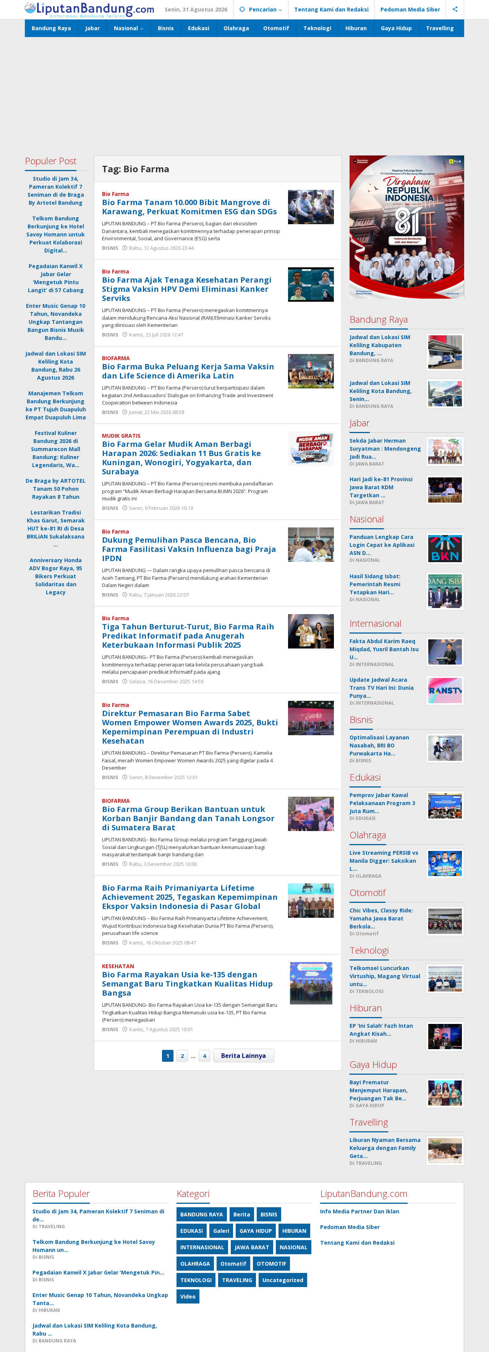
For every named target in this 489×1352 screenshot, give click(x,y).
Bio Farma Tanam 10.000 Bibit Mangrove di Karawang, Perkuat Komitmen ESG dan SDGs (189, 207)
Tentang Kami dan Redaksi (357, 1242)
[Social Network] (455, 9)
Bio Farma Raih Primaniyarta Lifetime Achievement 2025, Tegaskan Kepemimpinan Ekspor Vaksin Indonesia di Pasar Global (190, 897)
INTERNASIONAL (202, 1247)
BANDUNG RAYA (201, 1214)
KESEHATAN (118, 966)
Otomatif (233, 1263)
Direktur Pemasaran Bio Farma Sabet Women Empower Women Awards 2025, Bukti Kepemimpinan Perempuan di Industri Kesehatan (190, 727)
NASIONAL (294, 1247)
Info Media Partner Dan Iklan (359, 1211)
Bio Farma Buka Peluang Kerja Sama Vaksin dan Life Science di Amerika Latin (188, 371)
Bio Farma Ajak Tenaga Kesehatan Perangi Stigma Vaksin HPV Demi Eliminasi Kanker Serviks (187, 289)
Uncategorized (282, 1280)
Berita (241, 1214)
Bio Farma (115, 193)
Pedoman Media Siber (350, 1227)
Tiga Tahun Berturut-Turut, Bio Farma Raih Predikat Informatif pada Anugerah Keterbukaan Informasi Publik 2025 (188, 635)
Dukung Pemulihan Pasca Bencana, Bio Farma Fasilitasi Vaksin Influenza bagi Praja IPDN (189, 549)
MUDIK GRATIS (121, 435)
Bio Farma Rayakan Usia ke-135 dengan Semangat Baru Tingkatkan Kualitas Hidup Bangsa (187, 983)
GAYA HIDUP (256, 1230)
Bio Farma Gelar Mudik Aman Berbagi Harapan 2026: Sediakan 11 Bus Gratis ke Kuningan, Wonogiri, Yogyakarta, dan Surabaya (181, 458)
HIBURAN (294, 1230)
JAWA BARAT (252, 1247)
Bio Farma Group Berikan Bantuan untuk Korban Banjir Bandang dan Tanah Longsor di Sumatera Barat (188, 818)
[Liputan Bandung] (89, 9)
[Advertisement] (244, 94)
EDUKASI (191, 1230)
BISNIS (110, 247)
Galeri (221, 1230)
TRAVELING (237, 1280)
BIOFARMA (116, 358)
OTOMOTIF (271, 1263)
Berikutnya (243, 1056)
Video (188, 1296)
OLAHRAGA (195, 1263)
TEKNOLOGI (196, 1280)
